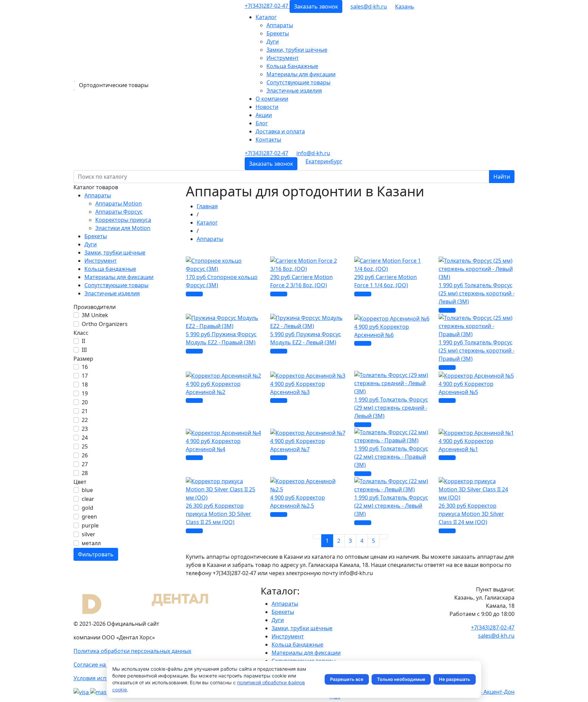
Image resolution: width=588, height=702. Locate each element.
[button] (404, 6)
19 (85, 393)
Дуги (272, 41)
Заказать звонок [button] (316, 6)
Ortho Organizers (105, 324)
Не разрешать (454, 679)
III (84, 350)
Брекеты (277, 33)
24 (85, 437)
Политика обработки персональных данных (132, 651)
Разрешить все (346, 679)
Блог (262, 123)
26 (85, 455)
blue (87, 490)
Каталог (266, 17)
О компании (272, 98)
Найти (501, 176)
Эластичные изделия (294, 90)
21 (85, 411)
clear (88, 499)
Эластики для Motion (122, 228)
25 (85, 446)
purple (90, 525)
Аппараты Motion (118, 203)
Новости (267, 107)
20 (85, 402)
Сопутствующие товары (298, 82)
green (89, 516)
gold (87, 507)
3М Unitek (95, 315)
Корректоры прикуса (123, 220)
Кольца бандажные (292, 66)
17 (85, 375)
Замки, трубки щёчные (296, 49)
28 (85, 473)
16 (85, 367)
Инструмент (282, 58)
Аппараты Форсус (119, 211)
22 (85, 420)
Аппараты (279, 25)
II (83, 341)
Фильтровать (96, 554)
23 (85, 428)
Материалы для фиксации (301, 74)
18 (85, 384)
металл (91, 543)
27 (85, 464)
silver (88, 534)
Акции (264, 115)
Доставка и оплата (280, 131)
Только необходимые (401, 679)
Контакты (268, 139)
